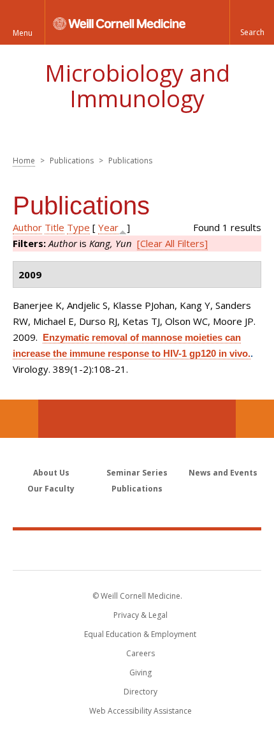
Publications (137, 488)
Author (27, 227)
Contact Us (255, 419)
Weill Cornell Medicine (137, 549)
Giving (140, 672)
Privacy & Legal (140, 615)
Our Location (19, 419)
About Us (51, 472)
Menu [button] (22, 32)
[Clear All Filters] (172, 243)
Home (24, 160)
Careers (140, 653)
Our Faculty (51, 488)
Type (78, 227)
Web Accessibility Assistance (140, 710)
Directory (140, 691)
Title (54, 227)
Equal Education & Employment (140, 634)
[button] (251, 22)
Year (108, 227)
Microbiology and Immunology (137, 85)
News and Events (223, 472)
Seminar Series (137, 472)
